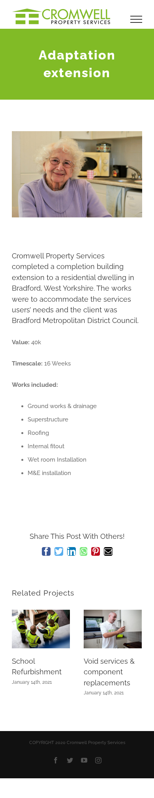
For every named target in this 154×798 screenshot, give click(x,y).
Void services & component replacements (109, 672)
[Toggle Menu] (136, 19)
